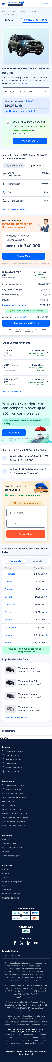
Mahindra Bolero (27, 707)
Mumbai (8, 581)
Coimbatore (10, 612)
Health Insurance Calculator (15, 813)
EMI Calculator (9, 801)
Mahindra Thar (26, 668)
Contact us (7, 889)
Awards (5, 851)
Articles (5, 839)
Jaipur (8, 642)
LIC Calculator (8, 805)
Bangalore (9, 589)
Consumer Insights (11, 855)
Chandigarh (10, 627)
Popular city (15, 561)
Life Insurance (12, 755)
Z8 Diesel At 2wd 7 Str (37, 20)
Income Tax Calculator (12, 793)
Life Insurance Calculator (14, 809)
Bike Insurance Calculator (14, 825)
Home (4, 12)
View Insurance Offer (24, 323)
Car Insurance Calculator (13, 821)
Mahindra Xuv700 (28, 681)
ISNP (4, 885)
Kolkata (8, 619)
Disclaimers (8, 730)
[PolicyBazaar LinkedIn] (28, 942)
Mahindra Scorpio (28, 694)
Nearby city (36, 561)
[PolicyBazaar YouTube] (35, 942)
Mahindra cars (19, 717)
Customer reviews (10, 843)
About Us (6, 869)
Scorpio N (33, 12)
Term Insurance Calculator (14, 797)
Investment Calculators (17, 785)
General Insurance (14, 751)
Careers (6, 877)
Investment (11, 763)
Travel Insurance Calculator (15, 817)
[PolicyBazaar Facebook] (15, 942)
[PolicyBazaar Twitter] (22, 942)
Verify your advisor (11, 893)
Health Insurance (14, 767)
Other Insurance (13, 771)
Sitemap (6, 873)
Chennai (8, 597)
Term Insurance (13, 759)
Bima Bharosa (14, 955)
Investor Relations (10, 898)
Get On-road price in (19, 111)
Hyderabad (10, 574)
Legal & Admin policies (12, 881)
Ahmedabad (10, 604)
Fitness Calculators (15, 789)
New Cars (13, 12)
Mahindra (23, 12)
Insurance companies (12, 847)
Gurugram (9, 635)
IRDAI (4, 955)
